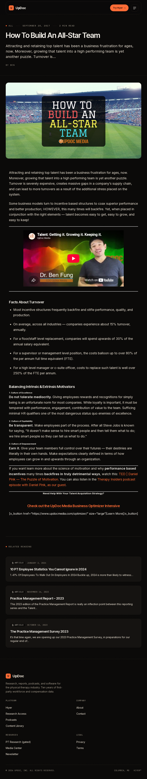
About (79, 707)
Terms (80, 748)
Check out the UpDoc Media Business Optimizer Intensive (73, 506)
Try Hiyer (119, 7)
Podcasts (11, 719)
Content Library (15, 725)
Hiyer (9, 707)
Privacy (80, 741)
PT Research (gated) (18, 741)
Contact (81, 713)
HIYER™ (137, 770)
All (11, 25)
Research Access (16, 713)
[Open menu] (134, 7)
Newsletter (12, 754)
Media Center (14, 748)
